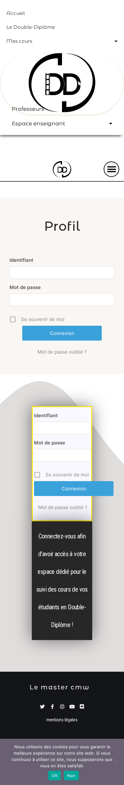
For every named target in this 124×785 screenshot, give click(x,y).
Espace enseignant (38, 123)
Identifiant (21, 260)
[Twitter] (42, 706)
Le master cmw (60, 687)
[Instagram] (62, 706)
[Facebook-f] (52, 706)
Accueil (15, 13)
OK (55, 775)
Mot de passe (25, 287)
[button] (111, 169)
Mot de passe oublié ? (62, 352)
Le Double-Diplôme (30, 27)
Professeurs (28, 109)
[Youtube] (72, 706)
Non (71, 775)
